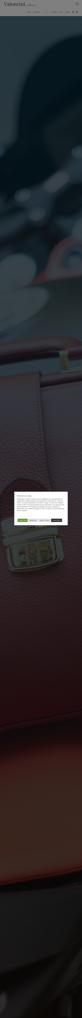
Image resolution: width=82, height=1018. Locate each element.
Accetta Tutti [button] (22, 520)
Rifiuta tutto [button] (33, 520)
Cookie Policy (56, 520)
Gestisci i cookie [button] (44, 520)
